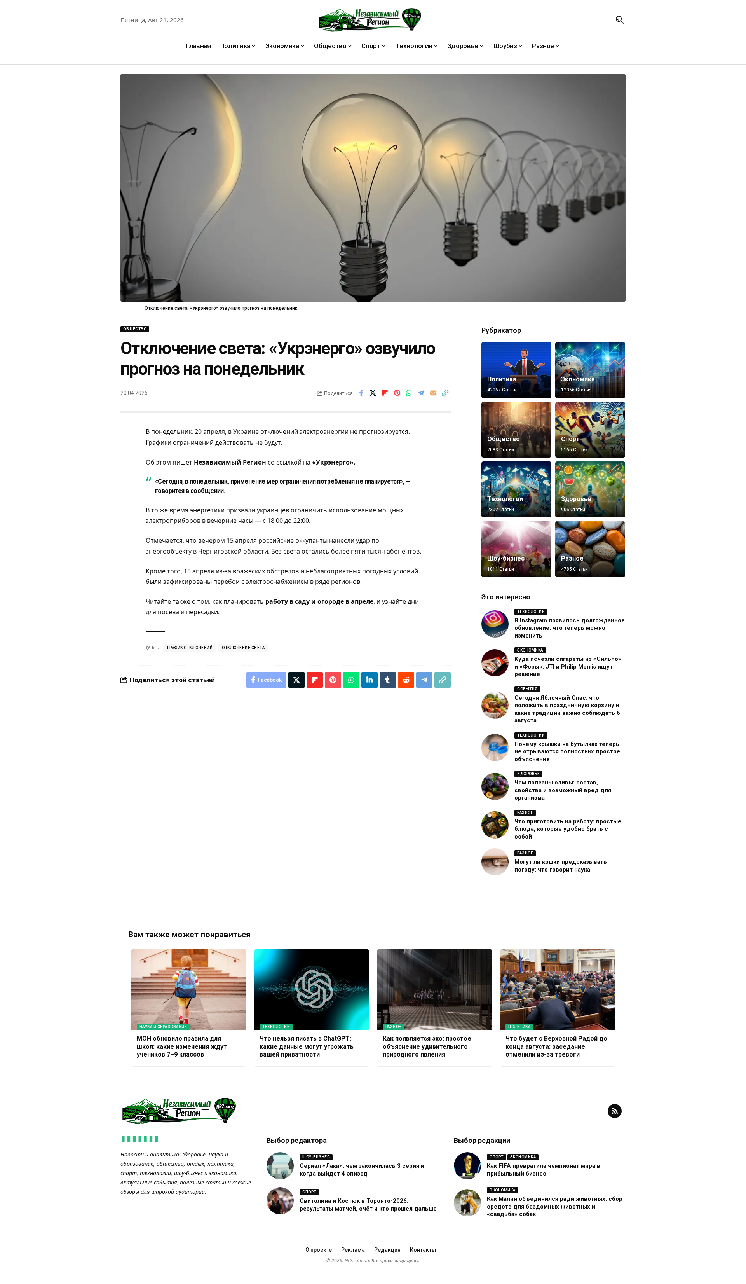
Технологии (505, 499)
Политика (501, 379)
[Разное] (590, 549)
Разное (572, 558)
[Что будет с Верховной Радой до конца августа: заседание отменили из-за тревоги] (557, 989)
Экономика (578, 379)
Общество (134, 329)
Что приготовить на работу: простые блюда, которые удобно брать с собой (567, 829)
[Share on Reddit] (406, 680)
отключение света (243, 648)
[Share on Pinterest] (397, 393)
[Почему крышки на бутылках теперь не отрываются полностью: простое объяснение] (495, 747)
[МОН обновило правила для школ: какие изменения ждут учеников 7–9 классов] (188, 989)
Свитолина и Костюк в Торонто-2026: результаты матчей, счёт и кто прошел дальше (368, 1204)
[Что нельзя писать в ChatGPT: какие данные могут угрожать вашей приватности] (312, 989)
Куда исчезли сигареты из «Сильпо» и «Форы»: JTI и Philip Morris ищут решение (567, 666)
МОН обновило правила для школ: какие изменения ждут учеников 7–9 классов (182, 1047)
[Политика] (516, 370)
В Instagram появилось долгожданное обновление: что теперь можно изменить (569, 628)
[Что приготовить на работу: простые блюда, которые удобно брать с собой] (495, 825)
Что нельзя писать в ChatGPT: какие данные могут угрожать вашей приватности (307, 1047)
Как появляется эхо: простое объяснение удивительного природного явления (427, 1047)
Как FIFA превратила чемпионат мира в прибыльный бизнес (543, 1169)
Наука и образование (163, 1027)
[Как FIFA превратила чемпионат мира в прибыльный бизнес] (467, 1165)
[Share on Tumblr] (388, 680)
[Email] (433, 393)
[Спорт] (590, 430)
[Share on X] (373, 393)
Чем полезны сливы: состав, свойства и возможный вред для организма (562, 790)
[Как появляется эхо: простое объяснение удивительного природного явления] (434, 989)
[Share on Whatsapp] (409, 393)
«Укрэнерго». (334, 462)
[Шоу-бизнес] (516, 549)
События (527, 689)
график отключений (190, 648)
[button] (620, 20)
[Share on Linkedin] (369, 680)
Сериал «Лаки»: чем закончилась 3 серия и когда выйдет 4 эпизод (362, 1169)
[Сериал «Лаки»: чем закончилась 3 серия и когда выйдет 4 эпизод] (280, 1165)
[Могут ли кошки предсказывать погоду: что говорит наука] (495, 861)
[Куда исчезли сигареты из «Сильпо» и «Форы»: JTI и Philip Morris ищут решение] (495, 662)
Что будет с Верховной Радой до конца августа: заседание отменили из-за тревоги (556, 1047)
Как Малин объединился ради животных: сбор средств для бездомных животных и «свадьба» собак (554, 1206)
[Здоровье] (590, 489)
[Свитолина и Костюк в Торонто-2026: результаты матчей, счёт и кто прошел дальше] (280, 1200)
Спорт (570, 439)
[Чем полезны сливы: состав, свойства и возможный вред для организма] (495, 786)
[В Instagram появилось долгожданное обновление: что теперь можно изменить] (495, 624)
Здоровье (576, 499)
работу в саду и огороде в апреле (319, 601)
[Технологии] (516, 489)
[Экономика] (590, 370)
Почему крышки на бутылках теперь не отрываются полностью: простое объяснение (567, 752)
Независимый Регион (230, 462)
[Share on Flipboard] (385, 393)
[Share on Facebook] (361, 393)
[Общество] (516, 430)
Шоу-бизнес (506, 558)
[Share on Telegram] (421, 393)
